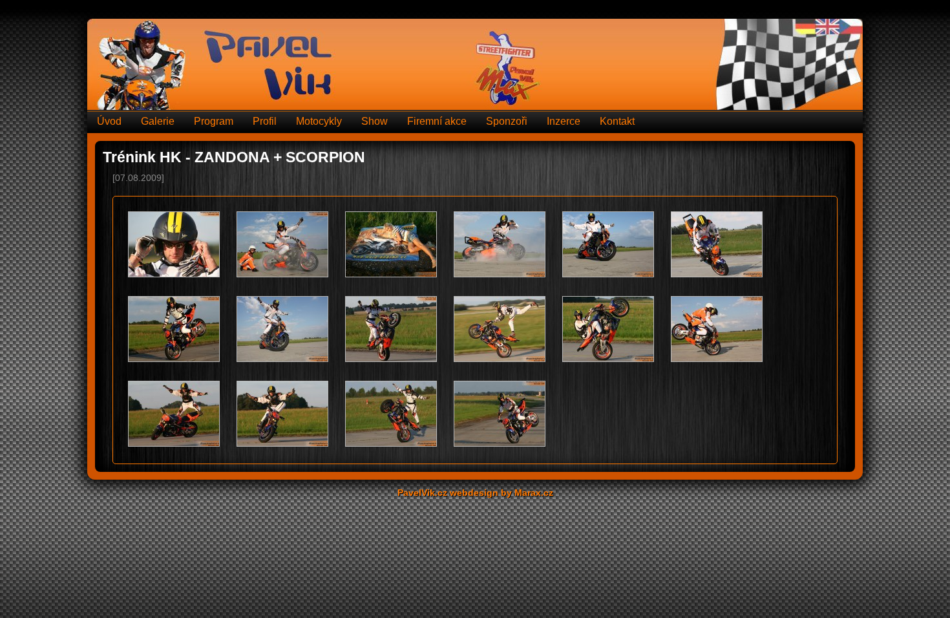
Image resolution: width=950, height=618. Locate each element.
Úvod (109, 121)
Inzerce (563, 121)
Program (213, 121)
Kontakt (617, 121)
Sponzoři (506, 121)
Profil (265, 121)
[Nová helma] (174, 245)
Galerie (157, 121)
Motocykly (319, 121)
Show (374, 121)
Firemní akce (437, 121)
